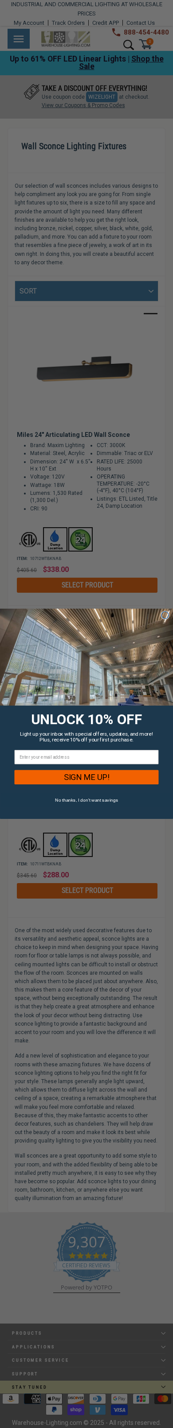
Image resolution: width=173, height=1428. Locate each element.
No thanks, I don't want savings (86, 800)
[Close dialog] (165, 615)
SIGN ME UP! (87, 777)
